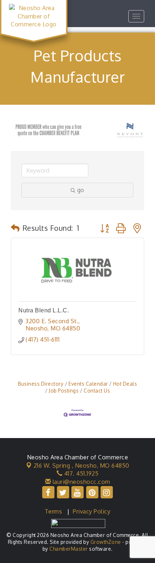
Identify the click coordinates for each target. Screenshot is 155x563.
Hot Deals (125, 384)
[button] (15, 227)
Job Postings (64, 390)
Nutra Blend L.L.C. (43, 310)
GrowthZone (105, 542)
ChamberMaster (68, 549)
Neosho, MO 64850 (81, 465)
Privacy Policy (91, 511)
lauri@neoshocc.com (80, 481)
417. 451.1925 (80, 473)
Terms (53, 511)
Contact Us (97, 390)
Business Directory (40, 384)
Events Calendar (88, 384)
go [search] (80, 190)
